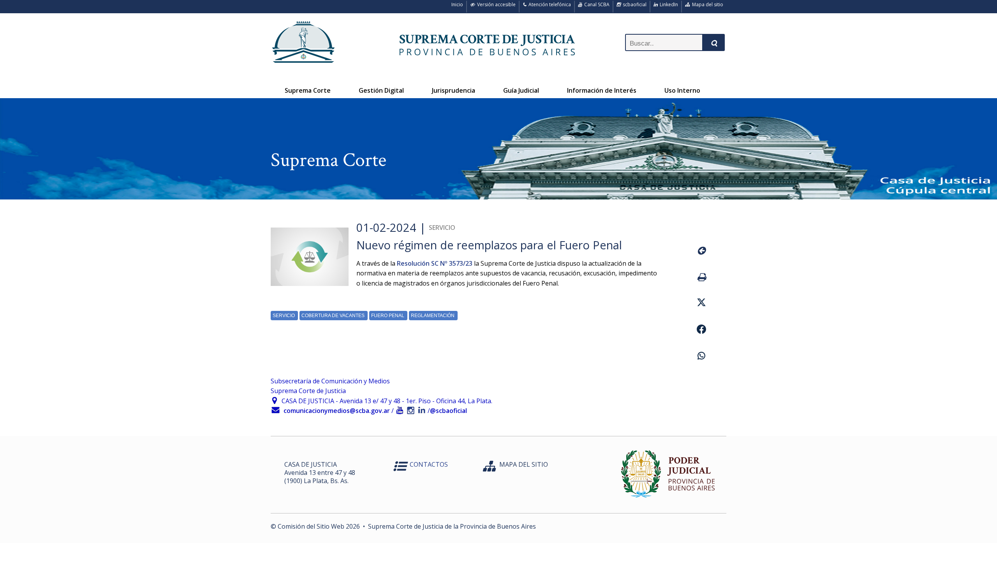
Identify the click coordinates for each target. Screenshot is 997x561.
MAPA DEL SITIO (523, 464)
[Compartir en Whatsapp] (701, 356)
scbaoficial (633, 4)
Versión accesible (495, 4)
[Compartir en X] (701, 303)
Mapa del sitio (706, 4)
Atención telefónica (548, 4)
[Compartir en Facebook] (701, 330)
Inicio (456, 4)
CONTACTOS (429, 464)
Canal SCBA (595, 4)
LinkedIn (667, 4)
